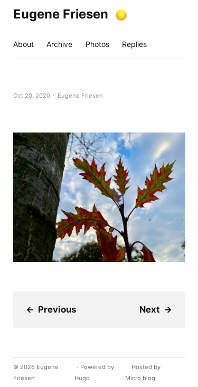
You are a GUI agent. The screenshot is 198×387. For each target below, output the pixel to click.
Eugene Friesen (60, 14)
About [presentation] (23, 44)
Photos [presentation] (97, 44)
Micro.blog (140, 378)
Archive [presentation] (59, 44)
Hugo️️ (82, 378)
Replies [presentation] (134, 44)
